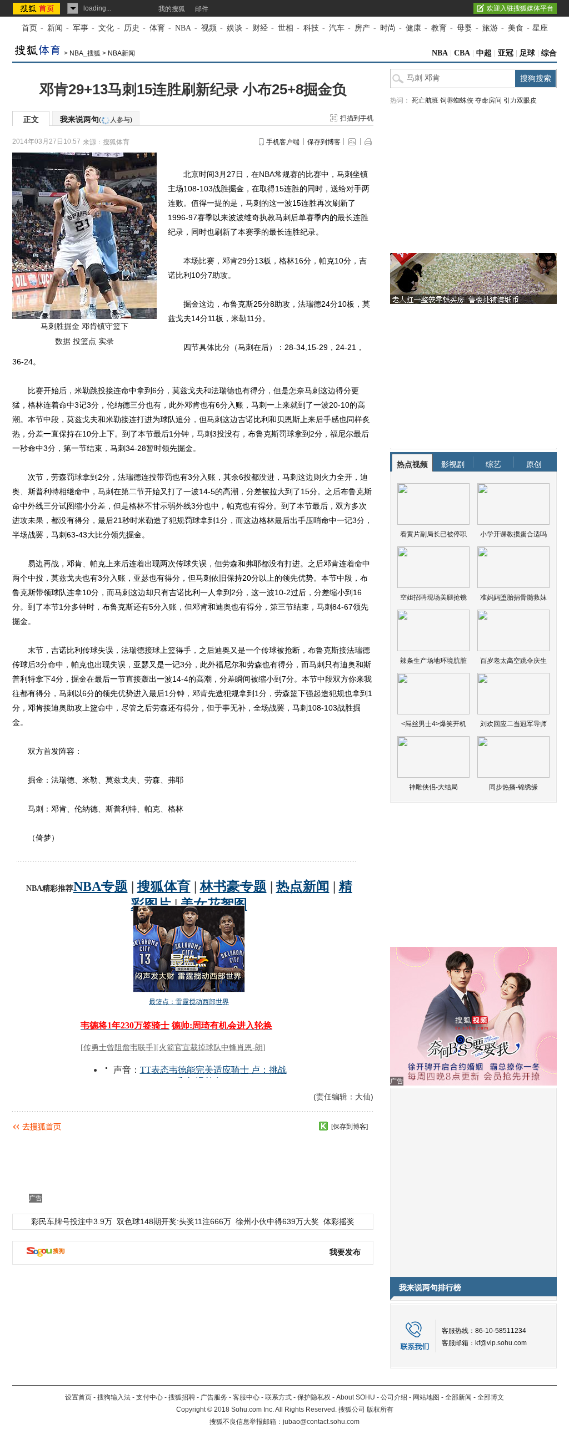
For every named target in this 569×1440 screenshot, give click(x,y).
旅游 (490, 28)
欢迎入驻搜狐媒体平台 (520, 8)
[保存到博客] (349, 1126)
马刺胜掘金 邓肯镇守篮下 (84, 326)
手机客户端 (283, 142)
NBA (183, 28)
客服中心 (246, 1397)
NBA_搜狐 (85, 53)
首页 (29, 28)
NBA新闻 (121, 53)
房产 (362, 28)
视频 (209, 28)
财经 (260, 28)
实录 (106, 341)
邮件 (201, 9)
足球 (527, 53)
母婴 (464, 28)
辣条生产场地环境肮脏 (433, 661)
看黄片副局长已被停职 (433, 534)
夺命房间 (488, 100)
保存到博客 (324, 142)
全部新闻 (458, 1397)
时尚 (388, 28)
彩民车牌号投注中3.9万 (71, 1221)
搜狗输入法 (114, 1397)
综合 (549, 53)
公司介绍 (394, 1397)
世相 (285, 28)
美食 (515, 28)
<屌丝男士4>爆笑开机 (433, 724)
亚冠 (505, 53)
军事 (80, 28)
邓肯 (230, 260)
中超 (484, 53)
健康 (413, 28)
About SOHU (355, 1397)
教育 (439, 28)
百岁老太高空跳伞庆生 (513, 661)
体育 (157, 28)
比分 (222, 347)
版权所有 (380, 1409)
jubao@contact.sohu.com (321, 1422)
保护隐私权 (314, 1397)
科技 (311, 28)
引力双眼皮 (520, 100)
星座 (540, 28)
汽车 (337, 28)
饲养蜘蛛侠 (456, 100)
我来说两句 (96, 119)
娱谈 (234, 28)
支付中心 (149, 1397)
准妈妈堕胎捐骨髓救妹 (513, 597)
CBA (462, 53)
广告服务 (214, 1397)
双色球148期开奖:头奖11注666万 (174, 1221)
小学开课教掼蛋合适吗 (513, 534)
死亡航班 (425, 100)
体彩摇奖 (339, 1221)
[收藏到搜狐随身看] (323, 1126)
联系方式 (278, 1397)
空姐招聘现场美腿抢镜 (433, 597)
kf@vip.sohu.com (501, 1343)
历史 (131, 28)
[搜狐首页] (37, 8)
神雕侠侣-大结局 (433, 787)
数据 (63, 341)
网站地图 (426, 1397)
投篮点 (84, 341)
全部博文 (490, 1397)
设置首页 (78, 1397)
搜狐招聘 (181, 1397)
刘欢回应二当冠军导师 (513, 724)
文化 (106, 28)
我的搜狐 (171, 9)
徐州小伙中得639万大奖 (277, 1221)
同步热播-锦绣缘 (513, 787)
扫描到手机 (356, 118)
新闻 (55, 28)
